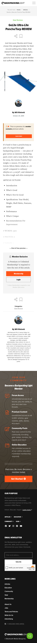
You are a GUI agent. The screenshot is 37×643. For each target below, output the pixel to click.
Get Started (17, 478)
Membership (18, 274)
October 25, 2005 (18, 116)
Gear (18, 521)
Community (9, 521)
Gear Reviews (18, 308)
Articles (25, 10)
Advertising (9, 619)
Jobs (6, 608)
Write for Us (9, 615)
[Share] (16, 36)
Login (19, 279)
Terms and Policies (11, 612)
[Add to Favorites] (21, 36)
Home (19, 10)
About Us (8, 604)
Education (17, 517)
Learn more (19, 136)
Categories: (18, 306)
